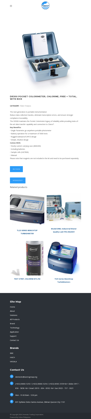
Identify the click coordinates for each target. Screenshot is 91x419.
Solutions (13, 315)
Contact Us (14, 340)
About (12, 311)
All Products (15, 319)
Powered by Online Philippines (20, 417)
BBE (11, 353)
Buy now (16, 169)
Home (12, 307)
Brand (12, 323)
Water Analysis (25, 106)
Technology (14, 327)
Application (14, 332)
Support (13, 336)
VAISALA (13, 361)
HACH (12, 357)
